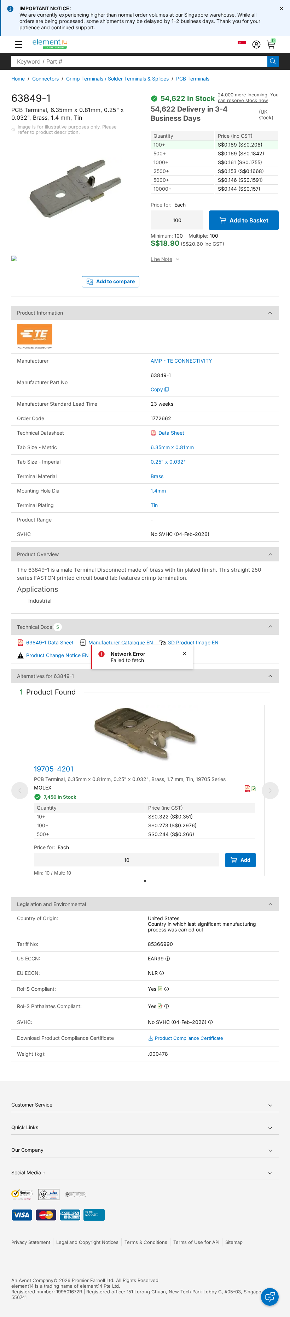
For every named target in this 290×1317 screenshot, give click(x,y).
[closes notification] (281, 8)
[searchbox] (139, 61)
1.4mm (158, 491)
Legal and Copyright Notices (87, 1242)
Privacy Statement (30, 1242)
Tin (154, 505)
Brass (157, 476)
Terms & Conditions (145, 1242)
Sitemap (234, 1242)
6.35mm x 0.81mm (172, 447)
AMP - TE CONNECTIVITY (181, 361)
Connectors (45, 79)
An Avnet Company (32, 1280)
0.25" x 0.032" (168, 462)
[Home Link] (63, 44)
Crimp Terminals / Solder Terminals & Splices (117, 79)
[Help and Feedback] (270, 1297)
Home (18, 79)
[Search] (273, 61)
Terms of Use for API (196, 1242)
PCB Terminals (192, 79)
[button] (18, 44)
